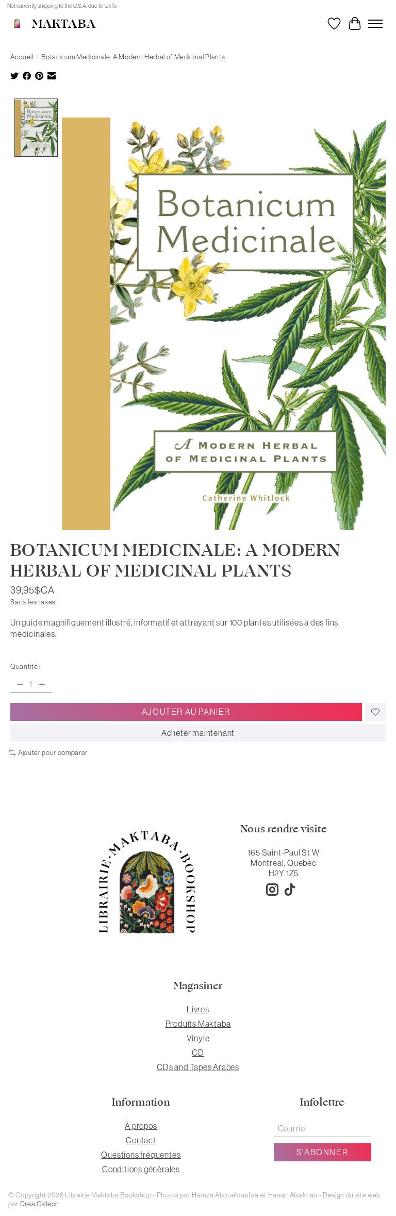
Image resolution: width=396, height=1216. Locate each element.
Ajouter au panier (186, 711)
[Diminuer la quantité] (20, 684)
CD (198, 1052)
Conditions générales (141, 1169)
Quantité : (25, 666)
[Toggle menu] (375, 23)
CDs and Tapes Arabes (198, 1067)
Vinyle (198, 1038)
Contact (141, 1140)
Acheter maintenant (198, 733)
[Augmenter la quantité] (41, 684)
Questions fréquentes (140, 1154)
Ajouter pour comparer (53, 752)
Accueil (22, 57)
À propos (141, 1126)
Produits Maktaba (198, 1023)
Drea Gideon (39, 1203)
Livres (198, 1009)
